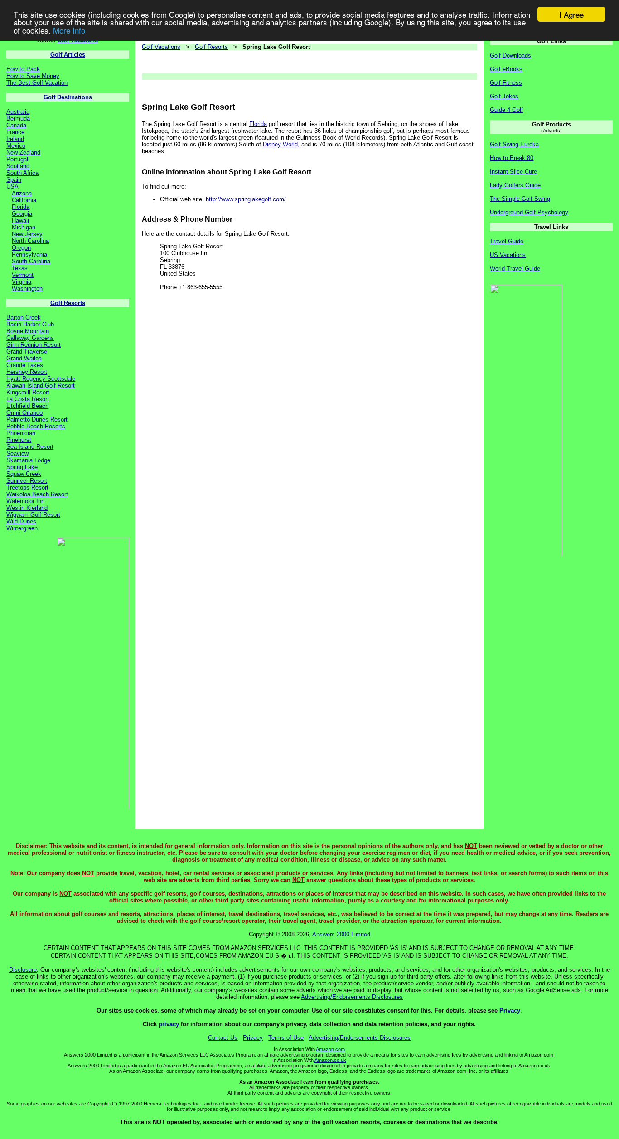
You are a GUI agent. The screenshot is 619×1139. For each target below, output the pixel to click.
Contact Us (222, 1037)
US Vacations (508, 255)
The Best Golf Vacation (37, 82)
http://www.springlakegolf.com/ (246, 199)
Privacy (509, 1010)
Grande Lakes (24, 365)
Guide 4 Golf (506, 110)
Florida (20, 207)
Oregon (21, 247)
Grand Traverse (26, 351)
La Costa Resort (27, 399)
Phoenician (20, 433)
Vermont (23, 274)
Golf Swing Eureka (514, 144)
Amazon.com (330, 1049)
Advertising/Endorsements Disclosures (352, 997)
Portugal (17, 159)
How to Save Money (32, 76)
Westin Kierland (27, 507)
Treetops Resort (27, 487)
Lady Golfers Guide (515, 185)
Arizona (22, 193)
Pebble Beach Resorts (35, 426)
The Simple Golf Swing (520, 198)
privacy (169, 1024)
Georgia (22, 213)
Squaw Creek (23, 473)
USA (12, 186)
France (15, 132)
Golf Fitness (506, 82)
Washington (27, 288)
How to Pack (23, 69)
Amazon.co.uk (330, 1060)
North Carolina (30, 240)
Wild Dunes (21, 521)
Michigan (23, 227)
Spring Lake (22, 467)
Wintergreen (22, 528)
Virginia (21, 281)
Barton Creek (23, 317)
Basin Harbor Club (30, 324)
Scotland (17, 166)
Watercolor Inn (25, 501)
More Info (69, 30)
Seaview (17, 453)
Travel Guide (506, 241)
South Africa (22, 173)
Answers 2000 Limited (341, 934)
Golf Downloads (510, 55)
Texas (20, 268)
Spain (13, 179)
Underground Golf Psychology (529, 212)
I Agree (571, 14)
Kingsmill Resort (27, 392)
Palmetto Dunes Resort (37, 419)
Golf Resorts (67, 303)
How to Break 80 (511, 158)
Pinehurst (18, 439)
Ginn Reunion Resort (33, 344)
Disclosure (23, 969)
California (24, 200)
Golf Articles (67, 54)
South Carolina (31, 261)
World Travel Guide (515, 268)
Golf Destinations (68, 97)
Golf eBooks (506, 69)
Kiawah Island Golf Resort (40, 385)
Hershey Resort (26, 371)
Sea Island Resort (29, 446)
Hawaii (20, 220)
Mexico (15, 145)
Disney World (280, 144)
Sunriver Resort (26, 480)
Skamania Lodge (28, 460)
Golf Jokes (504, 96)
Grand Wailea (24, 358)
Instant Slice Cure (513, 171)
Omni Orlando (24, 412)
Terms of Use (286, 1037)
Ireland (15, 139)
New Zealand (23, 152)
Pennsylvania (29, 254)
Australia (17, 111)
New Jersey (27, 234)
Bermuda (18, 118)
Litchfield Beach (27, 405)
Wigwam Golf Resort (33, 514)
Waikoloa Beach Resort (37, 494)
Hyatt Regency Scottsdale (40, 378)
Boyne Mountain (27, 331)
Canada (16, 125)
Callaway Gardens (30, 337)
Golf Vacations (161, 47)
